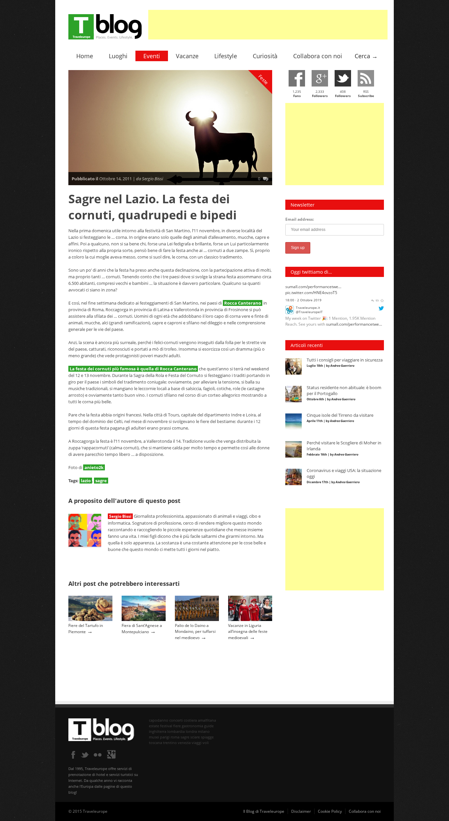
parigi (165, 736)
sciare (195, 736)
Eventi (151, 56)
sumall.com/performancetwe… (354, 302)
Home (84, 56)
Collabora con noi (317, 56)
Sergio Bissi (120, 516)
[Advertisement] (268, 24)
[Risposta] (372, 316)
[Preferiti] (382, 316)
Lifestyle (225, 56)
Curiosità (265, 56)
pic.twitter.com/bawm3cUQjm (312, 308)
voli (205, 742)
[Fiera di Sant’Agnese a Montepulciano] (144, 619)
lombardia (176, 731)
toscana (155, 742)
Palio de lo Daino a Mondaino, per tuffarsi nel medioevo (195, 631)
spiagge (207, 736)
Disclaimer (301, 811)
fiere (177, 725)
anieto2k (94, 467)
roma (175, 736)
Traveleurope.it (308, 286)
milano (204, 731)
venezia (184, 742)
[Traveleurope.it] (289, 291)
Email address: (299, 219)
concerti (176, 720)
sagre (101, 481)
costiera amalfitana (200, 720)
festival (166, 725)
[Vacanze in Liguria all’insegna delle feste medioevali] (250, 619)
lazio (86, 481)
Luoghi (118, 56)
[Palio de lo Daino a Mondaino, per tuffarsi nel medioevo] (197, 619)
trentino (170, 742)
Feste (263, 79)
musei (154, 736)
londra (191, 731)
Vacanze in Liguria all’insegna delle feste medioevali (248, 631)
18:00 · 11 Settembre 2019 (306, 316)
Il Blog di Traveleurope (263, 811)
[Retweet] (377, 316)
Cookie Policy (330, 811)
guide (209, 725)
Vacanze (187, 56)
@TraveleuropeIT (309, 290)
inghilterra (157, 731)
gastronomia (192, 725)
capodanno (158, 720)
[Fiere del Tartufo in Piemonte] (90, 619)
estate (154, 725)
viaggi (196, 742)
